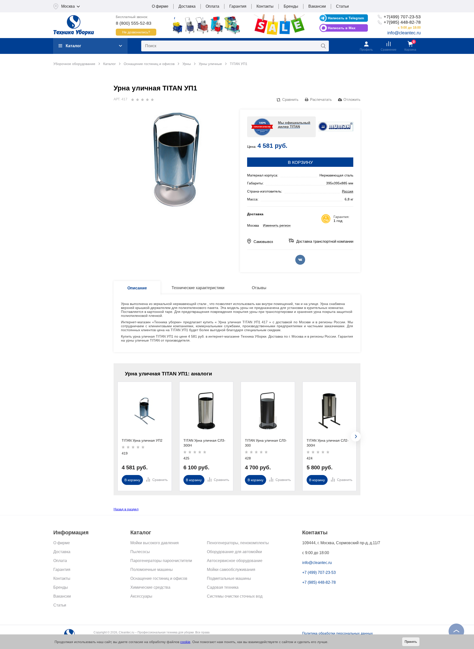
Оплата (212, 6)
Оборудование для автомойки (234, 552)
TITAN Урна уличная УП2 (142, 440)
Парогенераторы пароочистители (161, 561)
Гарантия (237, 6)
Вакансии (317, 6)
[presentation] (356, 436)
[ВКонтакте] (300, 260)
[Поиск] (323, 46)
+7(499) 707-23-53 (402, 16)
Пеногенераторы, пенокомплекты (238, 543)
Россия (347, 191)
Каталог (73, 46)
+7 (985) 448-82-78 (319, 582)
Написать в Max (342, 28)
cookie (185, 642)
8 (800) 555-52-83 (133, 23)
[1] (132, 99)
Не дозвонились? (136, 32)
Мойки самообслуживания (231, 569)
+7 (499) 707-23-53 (319, 572)
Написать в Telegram (346, 18)
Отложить (351, 99)
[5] (152, 99)
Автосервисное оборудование (234, 561)
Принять (411, 642)
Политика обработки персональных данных (337, 633)
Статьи (342, 6)
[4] (147, 99)
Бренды (291, 6)
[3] (142, 99)
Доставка (187, 6)
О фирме (160, 6)
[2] (137, 99)
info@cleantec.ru (404, 32)
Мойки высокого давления (154, 543)
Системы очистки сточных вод (234, 596)
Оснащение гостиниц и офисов (158, 578)
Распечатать (321, 99)
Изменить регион (277, 225)
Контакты (265, 6)
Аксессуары (141, 596)
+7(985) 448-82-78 (402, 22)
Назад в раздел (126, 509)
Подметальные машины (229, 578)
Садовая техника (222, 587)
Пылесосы (140, 552)
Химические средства (150, 587)
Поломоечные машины (151, 569)
